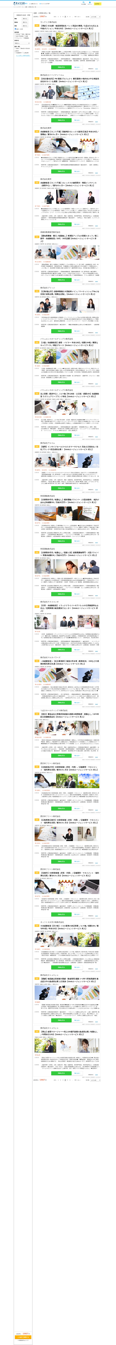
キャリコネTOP (45, 3)
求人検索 (83, 4)
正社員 (18, 34)
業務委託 (26, 38)
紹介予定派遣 (19, 36)
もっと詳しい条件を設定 (22, 55)
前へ (55, 16)
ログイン (90, 4)
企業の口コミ (34, 3)
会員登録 (97, 4)
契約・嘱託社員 (26, 34)
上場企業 (26, 52)
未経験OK (19, 52)
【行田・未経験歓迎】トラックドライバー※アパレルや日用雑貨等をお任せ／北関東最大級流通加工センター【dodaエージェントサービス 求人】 (69, 608)
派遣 (27, 36)
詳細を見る (61, 67)
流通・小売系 (19, 29)
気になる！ (77, 67)
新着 (17, 48)
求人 (23, 6)
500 (75, 16)
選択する (25, 18)
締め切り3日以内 (25, 48)
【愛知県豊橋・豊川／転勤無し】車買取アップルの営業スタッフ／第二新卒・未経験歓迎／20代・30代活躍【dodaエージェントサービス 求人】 (69, 238)
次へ (79, 16)
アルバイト (19, 38)
